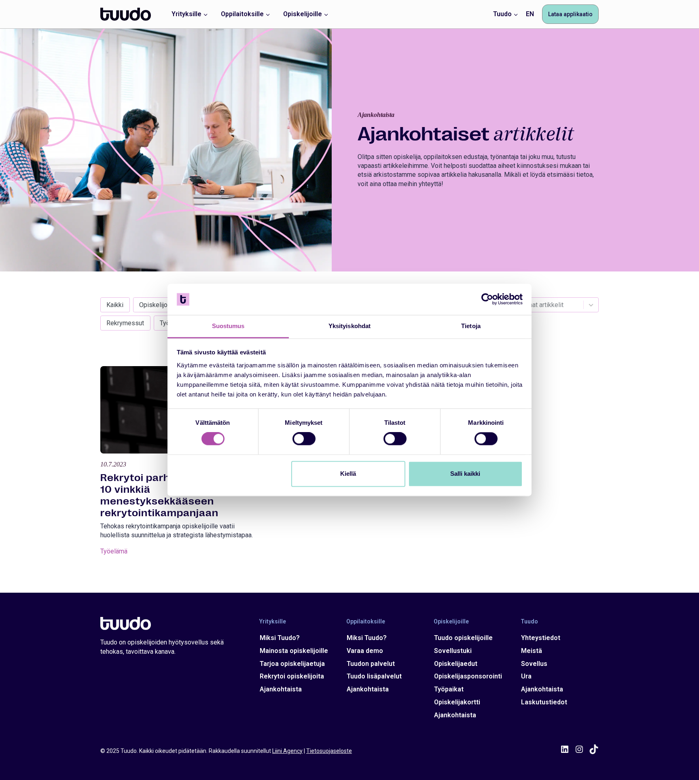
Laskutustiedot (544, 702)
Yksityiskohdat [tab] (349, 325)
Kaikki (114, 305)
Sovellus (534, 664)
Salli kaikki (465, 473)
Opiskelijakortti (457, 702)
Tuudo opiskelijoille (463, 638)
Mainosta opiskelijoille (294, 651)
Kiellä (348, 473)
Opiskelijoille (157, 305)
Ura (526, 676)
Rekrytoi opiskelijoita (292, 676)
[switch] (304, 438)
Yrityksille (272, 621)
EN (530, 14)
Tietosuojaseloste (329, 751)
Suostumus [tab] (228, 325)
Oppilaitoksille (365, 621)
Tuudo (529, 621)
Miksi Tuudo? (280, 638)
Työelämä (113, 551)
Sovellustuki (453, 651)
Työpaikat (449, 689)
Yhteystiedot (540, 638)
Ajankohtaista (281, 689)
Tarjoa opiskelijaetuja (292, 664)
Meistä (531, 651)
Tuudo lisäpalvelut (374, 676)
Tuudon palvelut (371, 664)
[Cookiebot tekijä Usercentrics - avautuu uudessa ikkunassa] (487, 299)
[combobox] (552, 304)
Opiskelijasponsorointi (468, 676)
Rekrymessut (125, 323)
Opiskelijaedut (455, 664)
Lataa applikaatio (570, 14)
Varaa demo (365, 651)
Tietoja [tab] (471, 325)
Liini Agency (287, 751)
